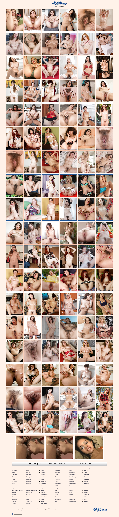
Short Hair (29, 497)
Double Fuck (44, 477)
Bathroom (14, 470)
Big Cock (57, 470)
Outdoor (86, 490)
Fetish (42, 479)
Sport (42, 499)
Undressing (72, 501)
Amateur (14, 468)
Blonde (28, 472)
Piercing (43, 492)
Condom (28, 474)
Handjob (28, 483)
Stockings (72, 499)
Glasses (28, 481)
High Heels (58, 483)
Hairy (13, 483)
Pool (70, 492)
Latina (71, 486)
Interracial (14, 486)
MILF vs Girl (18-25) (31, 490)
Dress (56, 477)
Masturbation (72, 488)
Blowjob (43, 472)
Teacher (14, 501)
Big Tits (86, 470)
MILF (56, 490)
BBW (27, 470)
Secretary (14, 497)
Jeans (28, 486)
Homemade (72, 483)
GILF (56, 481)
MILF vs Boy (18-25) (17, 490)
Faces (85, 477)
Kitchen (57, 486)
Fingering (57, 479)
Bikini (70, 470)
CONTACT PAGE (18, 513)
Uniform (86, 501)
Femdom (28, 479)
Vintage (28, 503)
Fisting (71, 479)
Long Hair (57, 488)
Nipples (71, 490)
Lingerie (43, 488)
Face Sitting (72, 477)
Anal (27, 468)
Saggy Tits (86, 494)
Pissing (57, 492)
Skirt (85, 497)
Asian (42, 468)
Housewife (86, 483)
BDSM (42, 470)
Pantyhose (29, 492)
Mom (85, 488)
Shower (71, 497)
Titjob (42, 501)
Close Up (14, 474)
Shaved (43, 497)
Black (13, 472)
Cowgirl (43, 474)
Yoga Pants (44, 503)
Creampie (72, 474)
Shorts (57, 497)
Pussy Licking (44, 494)
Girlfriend (14, 481)
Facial (13, 479)
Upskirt (14, 503)
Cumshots (86, 474)
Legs (13, 488)
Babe (70, 468)
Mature (42, 490)
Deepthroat (15, 477)
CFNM (85, 472)
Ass (56, 468)
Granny (86, 481)
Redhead (71, 494)
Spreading (58, 499)
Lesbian (28, 488)
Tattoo (85, 499)
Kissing (43, 486)
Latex (85, 486)
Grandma (71, 481)
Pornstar (86, 492)
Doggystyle (29, 477)
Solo (27, 499)
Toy (56, 501)
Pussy (28, 494)
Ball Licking (87, 468)
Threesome (29, 501)
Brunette (57, 472)
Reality (57, 494)
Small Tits (14, 499)
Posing (14, 494)
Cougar (57, 474)
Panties (14, 492)
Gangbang (86, 479)
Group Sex (43, 481)
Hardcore (43, 483)
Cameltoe (72, 472)
